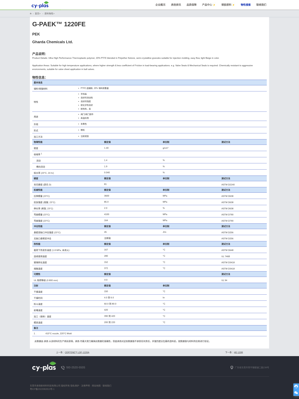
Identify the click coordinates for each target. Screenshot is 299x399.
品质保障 (192, 4)
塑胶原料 (226, 4)
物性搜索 (246, 4)
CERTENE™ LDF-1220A (77, 352)
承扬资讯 (176, 4)
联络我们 (261, 4)
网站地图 (96, 385)
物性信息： (40, 77)
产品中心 (207, 4)
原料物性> (50, 13)
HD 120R (238, 352)
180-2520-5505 (75, 367)
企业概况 (160, 4)
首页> (37, 13)
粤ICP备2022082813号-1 (42, 389)
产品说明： (40, 54)
